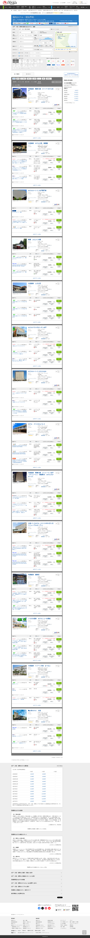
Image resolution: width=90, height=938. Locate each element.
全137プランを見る (37, 278)
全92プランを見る (37, 185)
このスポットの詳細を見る (55, 844)
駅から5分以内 (15, 64)
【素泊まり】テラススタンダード (18, 345)
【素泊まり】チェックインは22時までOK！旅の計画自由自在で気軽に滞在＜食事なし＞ (19, 548)
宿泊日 (14, 32)
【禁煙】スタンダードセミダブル (18, 402)
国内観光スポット (26, 926)
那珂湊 (40, 287)
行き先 (14, 29)
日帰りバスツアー (26, 925)
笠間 (59, 37)
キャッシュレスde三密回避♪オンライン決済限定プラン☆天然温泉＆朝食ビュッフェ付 (19, 113)
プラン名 (26, 52)
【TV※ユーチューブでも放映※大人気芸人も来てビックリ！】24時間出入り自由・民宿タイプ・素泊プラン (19, 161)
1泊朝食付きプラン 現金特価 (18, 699)
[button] (38, 100)
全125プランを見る (37, 366)
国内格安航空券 (14, 922)
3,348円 (32, 776)
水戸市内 (60, 38)
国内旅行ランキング (27, 928)
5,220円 (32, 784)
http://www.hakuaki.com (42, 627)
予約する (59, 111)
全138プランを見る (37, 418)
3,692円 (32, 774)
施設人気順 (27, 81)
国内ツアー (13, 923)
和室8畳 (13, 729)
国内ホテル (13, 920)
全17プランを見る (37, 705)
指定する (22, 38)
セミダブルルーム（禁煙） (17, 228)
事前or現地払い (52, 122)
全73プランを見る (37, 613)
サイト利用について (64, 921)
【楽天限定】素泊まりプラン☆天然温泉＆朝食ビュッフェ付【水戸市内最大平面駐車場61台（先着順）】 (19, 131)
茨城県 (39, 92)
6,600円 (32, 793)
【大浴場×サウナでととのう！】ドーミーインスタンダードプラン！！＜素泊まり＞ (19, 505)
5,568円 (32, 781)
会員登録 (45, 114)
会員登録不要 (45, 122)
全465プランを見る (37, 751)
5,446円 (32, 788)
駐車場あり (22, 64)
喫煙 (43, 78)
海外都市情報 (50, 928)
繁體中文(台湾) (30, 930)
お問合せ (74, 3)
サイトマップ (63, 920)
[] (66, 13)
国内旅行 (13, 918)
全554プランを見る (37, 467)
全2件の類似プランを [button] (18, 116)
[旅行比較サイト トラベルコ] (11, 10)
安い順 (39, 81)
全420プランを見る (37, 138)
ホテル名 (21, 52)
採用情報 (71, 926)
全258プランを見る (37, 518)
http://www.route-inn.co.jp (42, 198)
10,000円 (44, 796)
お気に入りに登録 (59, 89)
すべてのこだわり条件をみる (22, 68)
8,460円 (44, 784)
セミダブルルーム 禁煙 (17, 212)
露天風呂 (27, 61)
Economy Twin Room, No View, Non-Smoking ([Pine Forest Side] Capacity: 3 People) (19, 555)
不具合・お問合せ (63, 925)
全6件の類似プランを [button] (18, 125)
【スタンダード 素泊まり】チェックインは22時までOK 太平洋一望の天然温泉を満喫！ (19, 641)
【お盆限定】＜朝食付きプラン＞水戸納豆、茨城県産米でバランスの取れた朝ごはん (19, 594)
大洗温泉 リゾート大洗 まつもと (39, 665)
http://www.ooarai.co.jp (42, 533)
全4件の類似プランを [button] (18, 415)
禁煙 (18, 78)
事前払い (51, 114)
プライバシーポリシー (74, 923)
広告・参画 (62, 926)
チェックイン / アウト (32, 97)
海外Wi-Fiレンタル (39, 928)
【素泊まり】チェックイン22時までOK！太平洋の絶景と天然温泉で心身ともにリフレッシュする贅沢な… (19, 655)
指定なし (42, 45)
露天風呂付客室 (28, 64)
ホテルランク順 (21, 81)
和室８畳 (14, 690)
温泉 (15, 61)
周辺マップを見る (42, 96)
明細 (54, 112)
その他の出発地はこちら (70, 102)
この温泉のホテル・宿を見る (54, 824)
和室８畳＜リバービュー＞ (17, 736)
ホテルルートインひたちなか (37, 371)
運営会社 (71, 925)
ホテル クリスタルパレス (36, 424)
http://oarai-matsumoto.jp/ (42, 674)
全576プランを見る (37, 569)
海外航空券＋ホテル (39, 925)
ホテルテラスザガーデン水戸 (37, 327)
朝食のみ (29, 78)
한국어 (43, 930)
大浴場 (22, 61)
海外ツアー (38, 923)
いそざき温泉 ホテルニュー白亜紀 (39, 618)
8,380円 (44, 774)
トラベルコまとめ (51, 923)
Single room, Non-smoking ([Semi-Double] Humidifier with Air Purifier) (19, 453)
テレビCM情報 (72, 928)
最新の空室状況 (57, 82)
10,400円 (44, 793)
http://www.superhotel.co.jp (43, 99)
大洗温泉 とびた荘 (34, 283)
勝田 (39, 375)
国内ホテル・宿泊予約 (23, 17)
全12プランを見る (37, 322)
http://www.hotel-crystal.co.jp (43, 432)
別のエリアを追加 (55, 29)
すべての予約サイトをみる (53, 67)
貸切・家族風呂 (34, 61)
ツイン (39, 78)
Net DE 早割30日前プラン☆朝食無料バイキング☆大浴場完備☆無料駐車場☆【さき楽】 (19, 412)
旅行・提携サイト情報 (74, 921)
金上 (39, 428)
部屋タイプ (37, 108)
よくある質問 (62, 2)
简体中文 (24, 930)
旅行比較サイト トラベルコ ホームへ (17, 914)
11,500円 (44, 798)
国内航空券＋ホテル (16, 926)
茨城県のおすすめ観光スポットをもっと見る (37, 867)
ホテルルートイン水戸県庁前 (37, 190)
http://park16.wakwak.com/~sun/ (44, 247)
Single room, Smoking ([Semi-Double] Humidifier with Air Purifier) (19, 446)
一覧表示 (17, 74)
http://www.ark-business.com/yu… (44, 583)
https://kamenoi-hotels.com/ (43, 719)
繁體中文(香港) (38, 930)
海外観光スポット (51, 922)
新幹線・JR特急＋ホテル (16, 928)
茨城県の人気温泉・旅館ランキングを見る (37, 828)
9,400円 (44, 791)
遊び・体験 (25, 920)
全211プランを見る (37, 660)
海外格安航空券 (39, 922)
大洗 (39, 147)
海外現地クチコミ (51, 925)
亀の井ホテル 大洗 (34, 710)
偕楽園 (40, 95)
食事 (30, 108)
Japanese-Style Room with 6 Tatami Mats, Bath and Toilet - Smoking (19, 266)
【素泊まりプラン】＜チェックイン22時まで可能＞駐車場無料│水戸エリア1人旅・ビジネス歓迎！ (19, 608)
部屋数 (35, 35)
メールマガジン (63, 928)
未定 (20, 32)
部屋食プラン (34, 64)
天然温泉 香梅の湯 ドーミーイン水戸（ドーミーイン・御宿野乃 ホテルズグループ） (40, 474)
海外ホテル (38, 920)
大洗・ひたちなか (61, 36)
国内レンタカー (26, 923)
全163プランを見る (37, 234)
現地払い (51, 169)
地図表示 (29, 74)
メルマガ (68, 2)
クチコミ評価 (36, 49)
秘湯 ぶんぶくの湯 (34, 239)
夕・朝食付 (23, 78)
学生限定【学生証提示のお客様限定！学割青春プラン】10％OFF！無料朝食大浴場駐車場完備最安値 (19, 461)
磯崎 (39, 623)
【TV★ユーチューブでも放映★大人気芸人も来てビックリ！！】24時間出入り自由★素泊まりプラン (19, 169)
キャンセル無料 (40, 64)
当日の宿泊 (43, 32)
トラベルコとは (55, 2)
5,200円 (32, 779)
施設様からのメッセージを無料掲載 (71, 75)
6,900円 (32, 791)
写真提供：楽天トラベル (17, 99)
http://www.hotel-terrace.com (43, 335)
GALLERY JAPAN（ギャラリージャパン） (26, 932)
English (19, 930)
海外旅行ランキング (51, 926)
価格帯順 (14, 81)
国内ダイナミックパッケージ (16, 925)
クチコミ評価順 (34, 81)
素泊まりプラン (15, 683)
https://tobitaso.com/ (41, 291)
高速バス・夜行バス (27, 922)
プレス (71, 920)
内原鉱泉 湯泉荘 (33, 574)
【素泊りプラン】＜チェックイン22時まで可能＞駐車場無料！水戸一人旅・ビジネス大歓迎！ (19, 601)
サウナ (40, 61)
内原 (39, 579)
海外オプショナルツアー (40, 926)
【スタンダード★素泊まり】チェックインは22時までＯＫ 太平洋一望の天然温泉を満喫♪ (19, 648)
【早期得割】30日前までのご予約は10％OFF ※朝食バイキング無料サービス (19, 222)
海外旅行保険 (50, 920)
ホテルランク (30, 200)
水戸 (39, 331)
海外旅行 (38, 918)
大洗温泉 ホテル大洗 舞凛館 (38, 143)
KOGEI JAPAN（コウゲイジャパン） (43, 932)
